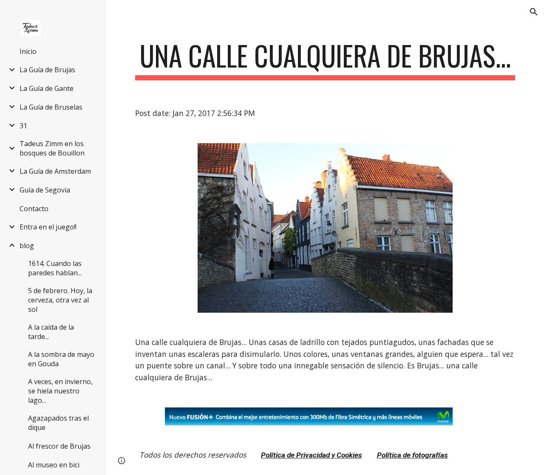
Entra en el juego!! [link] (48, 227)
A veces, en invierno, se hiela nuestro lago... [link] (60, 391)
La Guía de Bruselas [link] (51, 107)
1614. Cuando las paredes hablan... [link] (55, 268)
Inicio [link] (28, 51)
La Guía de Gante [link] (47, 88)
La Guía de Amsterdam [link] (55, 171)
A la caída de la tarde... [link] (51, 331)
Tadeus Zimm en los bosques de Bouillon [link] (52, 148)
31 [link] (23, 125)
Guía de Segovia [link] (45, 190)
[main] (325, 60)
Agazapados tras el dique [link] (58, 422)
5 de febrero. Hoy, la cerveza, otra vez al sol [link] (60, 300)
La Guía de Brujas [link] (47, 69)
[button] (534, 12)
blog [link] (27, 245)
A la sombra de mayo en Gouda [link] (61, 359)
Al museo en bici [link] (53, 464)
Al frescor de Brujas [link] (59, 446)
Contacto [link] (34, 208)
